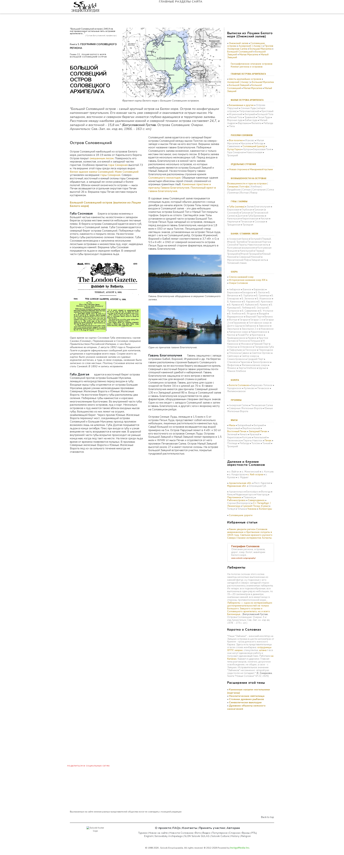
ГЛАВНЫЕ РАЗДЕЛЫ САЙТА (181, 1)
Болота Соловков (239, 385)
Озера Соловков (238, 283)
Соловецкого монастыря (164, 177)
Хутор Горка (234, 149)
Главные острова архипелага (248, 73)
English (148, 836)
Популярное (220, 833)
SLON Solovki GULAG (197, 836)
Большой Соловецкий (240, 51)
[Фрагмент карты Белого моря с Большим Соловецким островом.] (171, 62)
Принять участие (212, 828)
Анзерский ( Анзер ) (250, 46)
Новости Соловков (181, 833)
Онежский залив (238, 43)
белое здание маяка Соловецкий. (92, 172)
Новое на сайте (158, 833)
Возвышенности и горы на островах (247, 183)
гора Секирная (118, 165)
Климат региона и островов (246, 66)
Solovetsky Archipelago (169, 836)
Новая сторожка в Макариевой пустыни (251, 169)
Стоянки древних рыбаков (246, 699)
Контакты (189, 828)
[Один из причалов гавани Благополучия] (184, 324)
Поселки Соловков (242, 135)
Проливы (236, 400)
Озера (234, 271)
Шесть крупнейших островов (245, 79)
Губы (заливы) (237, 206)
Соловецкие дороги (240, 515)
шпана (262, 650)
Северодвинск (256, 500)
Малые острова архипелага (247, 100)
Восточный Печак (237, 431)
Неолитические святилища (246, 696)
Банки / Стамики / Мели (244, 233)
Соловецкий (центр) (254, 146)
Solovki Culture (220, 836)
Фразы (246, 833)
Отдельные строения (243, 164)
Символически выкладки (245, 702)
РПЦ (254, 833)
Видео (206, 833)
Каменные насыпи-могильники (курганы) (248, 691)
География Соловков (245, 546)
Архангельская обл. (240, 483)
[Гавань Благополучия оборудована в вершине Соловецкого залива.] (184, 273)
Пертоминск (234, 497)
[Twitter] (205, 843)
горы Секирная (110, 175)
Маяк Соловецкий (126, 172)
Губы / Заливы (239, 201)
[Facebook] (189, 843)
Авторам (233, 828)
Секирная (232, 186)
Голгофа (244, 186)
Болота (235, 380)
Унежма (251, 509)
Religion (246, 836)
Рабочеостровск (236, 500)
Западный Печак (258, 431)
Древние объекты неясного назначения (246, 707)
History (235, 836)
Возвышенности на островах (248, 178)
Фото (198, 833)
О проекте (163, 828)
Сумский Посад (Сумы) (255, 506)
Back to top (267, 817)
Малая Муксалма (248, 54)
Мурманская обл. (237, 486)
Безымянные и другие (241, 105)
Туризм (142, 833)
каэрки (239, 650)
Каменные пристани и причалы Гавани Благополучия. (179, 186)
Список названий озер (241, 277)
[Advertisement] (245, 738)
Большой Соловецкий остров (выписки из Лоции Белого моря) (105, 204)
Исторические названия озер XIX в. (248, 280)
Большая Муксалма (261, 48)
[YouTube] (197, 843)
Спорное (234, 833)
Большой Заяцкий (239, 85)
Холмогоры (265, 509)
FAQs (176, 828)
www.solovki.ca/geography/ (243, 558)
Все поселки (236, 140)
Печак (268, 440)
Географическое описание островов (251, 63)
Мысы (234, 420)
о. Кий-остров (255, 474)
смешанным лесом (102, 158)
